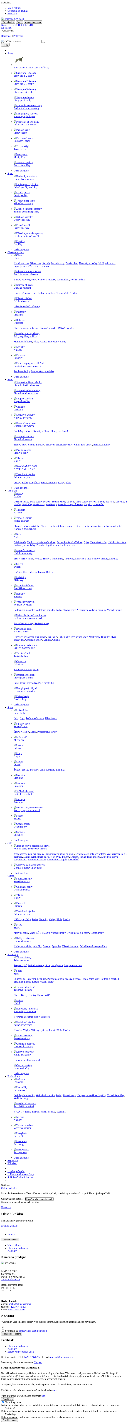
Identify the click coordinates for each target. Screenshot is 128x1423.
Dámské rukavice (48, 328)
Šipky (16, 731)
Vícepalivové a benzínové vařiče (107, 526)
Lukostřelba (19, 713)
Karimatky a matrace (24, 179)
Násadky (25, 731)
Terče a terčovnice (35, 718)
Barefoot (45, 266)
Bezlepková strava (37, 859)
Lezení (17, 764)
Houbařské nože (98, 542)
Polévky (57, 856)
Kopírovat (6, 1207)
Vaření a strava (48, 1111)
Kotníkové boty (21, 263)
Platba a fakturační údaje (20, 1174)
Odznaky (18, 409)
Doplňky (18, 244)
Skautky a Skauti (41, 431)
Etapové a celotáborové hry (59, 444)
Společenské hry (22, 881)
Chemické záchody (23, 1046)
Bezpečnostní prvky (23, 623)
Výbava (18, 1111)
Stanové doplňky (22, 165)
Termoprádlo (63, 279)
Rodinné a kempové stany (26, 108)
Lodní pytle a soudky (24, 610)
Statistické (10, 1408)
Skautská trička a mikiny (26, 393)
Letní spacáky (20, 195)
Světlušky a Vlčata (23, 431)
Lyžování (18, 1082)
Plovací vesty (69, 610)
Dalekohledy (20, 699)
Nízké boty (35, 263)
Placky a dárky (21, 452)
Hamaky (18, 596)
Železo (17, 769)
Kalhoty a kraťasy (46, 279)
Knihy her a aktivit (83, 444)
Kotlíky (38, 558)
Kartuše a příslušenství (25, 529)
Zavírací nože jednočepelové (41, 542)
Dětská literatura (70, 946)
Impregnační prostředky (42, 371)
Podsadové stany (22, 141)
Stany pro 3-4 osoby (24, 92)
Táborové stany (21, 960)
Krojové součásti (22, 401)
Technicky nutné (13, 1402)
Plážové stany (20, 132)
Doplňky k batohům (94, 504)
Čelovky (33, 572)
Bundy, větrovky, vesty (25, 279)
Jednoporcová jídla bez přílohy (29, 854)
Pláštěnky (18, 314)
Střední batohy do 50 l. (63, 501)
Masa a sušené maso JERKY (37, 856)
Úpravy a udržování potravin (28, 867)
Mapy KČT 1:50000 (40, 932)
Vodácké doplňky (115, 1095)
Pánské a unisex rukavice (26, 328)
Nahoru (11, 1234)
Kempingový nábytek (24, 116)
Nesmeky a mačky (88, 263)
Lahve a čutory (92, 558)
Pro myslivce (20, 1152)
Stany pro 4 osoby (23, 100)
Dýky (86, 542)
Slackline (18, 777)
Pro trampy (19, 1144)
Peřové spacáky (21, 228)
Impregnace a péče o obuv (26, 266)
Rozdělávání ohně (23, 588)
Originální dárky (22, 889)
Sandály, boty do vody (53, 263)
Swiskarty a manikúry (24, 545)
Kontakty (12, 13)
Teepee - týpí (20, 149)
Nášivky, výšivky (22, 919)
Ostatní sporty (20, 826)
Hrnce (40, 995)
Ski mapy (84, 932)
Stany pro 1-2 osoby (24, 75)
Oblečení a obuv (15, 252)
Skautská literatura (23, 439)
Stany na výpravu (54, 965)
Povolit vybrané (9, 1420)
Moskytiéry (19, 157)
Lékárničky (64, 637)
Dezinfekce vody (79, 637)
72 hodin (18, 512)
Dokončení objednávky (20, 1177)
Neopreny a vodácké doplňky (91, 610)
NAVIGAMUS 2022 (24, 469)
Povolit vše (7, 1399)
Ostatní (11, 875)
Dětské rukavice (66, 328)
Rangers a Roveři (60, 431)
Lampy (41, 572)
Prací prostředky (22, 371)
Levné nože (70, 545)
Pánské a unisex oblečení (26, 274)
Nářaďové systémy (117, 542)
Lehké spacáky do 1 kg (25, 187)
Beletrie (97, 444)
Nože (16, 537)
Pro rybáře (19, 1136)
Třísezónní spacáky (23, 203)
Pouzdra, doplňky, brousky (49, 545)
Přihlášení (18, 36)
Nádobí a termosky (23, 553)
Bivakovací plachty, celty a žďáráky (31, 67)
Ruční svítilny (20, 572)
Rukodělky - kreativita (25, 1011)
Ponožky (18, 358)
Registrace (6, 36)
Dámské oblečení (22, 287)
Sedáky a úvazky (30, 769)
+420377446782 (17, 1306)
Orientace (18, 664)
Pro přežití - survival (24, 1106)
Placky (17, 482)
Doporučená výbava (24, 425)
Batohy (17, 496)
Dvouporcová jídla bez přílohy (90, 854)
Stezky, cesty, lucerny (24, 444)
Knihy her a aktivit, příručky (28, 946)
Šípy (22, 718)
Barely (24, 995)
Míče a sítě (19, 740)
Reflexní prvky (41, 623)
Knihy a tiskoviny (22, 941)
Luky (16, 718)
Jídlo (9, 843)
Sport (10, 707)
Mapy (36, 669)
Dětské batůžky (21, 501)
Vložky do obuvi (106, 263)
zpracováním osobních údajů (33, 1330)
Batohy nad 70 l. (106, 501)
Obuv (16, 258)
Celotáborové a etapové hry (93, 946)
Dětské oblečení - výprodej (27, 306)
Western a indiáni (22, 1128)
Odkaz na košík (9, 1188)
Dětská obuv (72, 263)
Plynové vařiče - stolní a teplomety (57, 526)
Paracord (18, 906)
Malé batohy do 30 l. (40, 501)
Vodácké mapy (114, 610)
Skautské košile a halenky (26, 385)
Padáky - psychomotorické (27, 810)
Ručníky (105, 637)
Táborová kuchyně (23, 989)
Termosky (69, 558)
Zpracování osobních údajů (20, 1351)
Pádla (68, 482)
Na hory (18, 1119)
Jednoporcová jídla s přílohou (59, 854)
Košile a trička (77, 279)
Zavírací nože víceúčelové (69, 542)
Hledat (5, 45)
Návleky (18, 349)
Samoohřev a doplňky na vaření (63, 859)
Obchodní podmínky (17, 10)
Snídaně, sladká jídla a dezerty (85, 856)
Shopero (38, 1362)
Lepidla (47, 639)
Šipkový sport (20, 726)
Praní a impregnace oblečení (28, 366)
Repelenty (52, 637)
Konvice (79, 558)
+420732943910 (16, 1309)
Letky (33, 731)
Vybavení (12, 490)
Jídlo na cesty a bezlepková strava (30, 848)
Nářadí (17, 1003)
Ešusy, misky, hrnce (23, 558)
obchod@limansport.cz (20, 1304)
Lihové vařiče (82, 526)
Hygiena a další (21, 631)
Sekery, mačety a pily (24, 648)
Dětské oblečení (22, 301)
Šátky (36, 341)
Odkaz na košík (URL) (12, 1199)
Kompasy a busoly (23, 669)
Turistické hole (21, 656)
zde (55, 1390)
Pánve (17, 995)
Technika (61, 1111)
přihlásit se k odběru (11, 1334)
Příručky (40, 444)
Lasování (18, 786)
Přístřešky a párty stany (25, 124)
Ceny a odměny (21, 1068)
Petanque (18, 802)
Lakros (17, 748)
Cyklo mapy (73, 932)
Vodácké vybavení (23, 604)
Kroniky (106, 444)
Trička (73, 293)
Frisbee (17, 818)
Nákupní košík (16, 1171)
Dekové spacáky (22, 219)
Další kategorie (21, 170)
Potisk (44, 482)
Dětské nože (20, 542)
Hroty (54, 731)
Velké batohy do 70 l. (86, 501)
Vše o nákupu (14, 8)
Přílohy (65, 856)
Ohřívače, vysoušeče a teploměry (30, 637)
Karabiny (50, 769)
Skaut (10, 379)
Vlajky (17, 461)
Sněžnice (18, 834)
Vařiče (48, 995)
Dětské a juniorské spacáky (27, 236)
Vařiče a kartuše (21, 520)
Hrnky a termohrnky (53, 558)
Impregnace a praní (23, 677)
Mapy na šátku (21, 932)
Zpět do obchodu (9, 1226)
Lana (42, 769)
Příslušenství (51, 718)
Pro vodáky (19, 1090)
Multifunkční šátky (23, 341)
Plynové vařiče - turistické (26, 526)
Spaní (10, 173)
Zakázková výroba (23, 477)
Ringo (17, 756)
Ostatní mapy (97, 932)
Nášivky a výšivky (23, 417)
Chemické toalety (33, 639)
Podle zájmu (13, 1076)
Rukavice (18, 322)
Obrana (56, 639)
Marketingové (12, 1414)
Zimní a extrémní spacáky (26, 211)
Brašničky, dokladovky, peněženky (39, 504)
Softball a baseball (23, 794)
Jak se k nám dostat (10, 1279)
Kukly (63, 341)
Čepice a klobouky (49, 341)
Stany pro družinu (73, 965)
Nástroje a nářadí (31, 1111)
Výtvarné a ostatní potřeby (27, 1016)
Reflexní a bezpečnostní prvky (29, 618)
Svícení (17, 566)
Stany (10, 53)
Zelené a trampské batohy (70, 504)
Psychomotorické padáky (59, 979)
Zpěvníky (56, 946)
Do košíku (6, 27)
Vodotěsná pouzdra (45, 610)
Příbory (104, 558)
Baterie (49, 572)
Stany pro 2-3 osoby (24, 84)
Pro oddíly (12, 954)
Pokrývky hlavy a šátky (25, 336)
